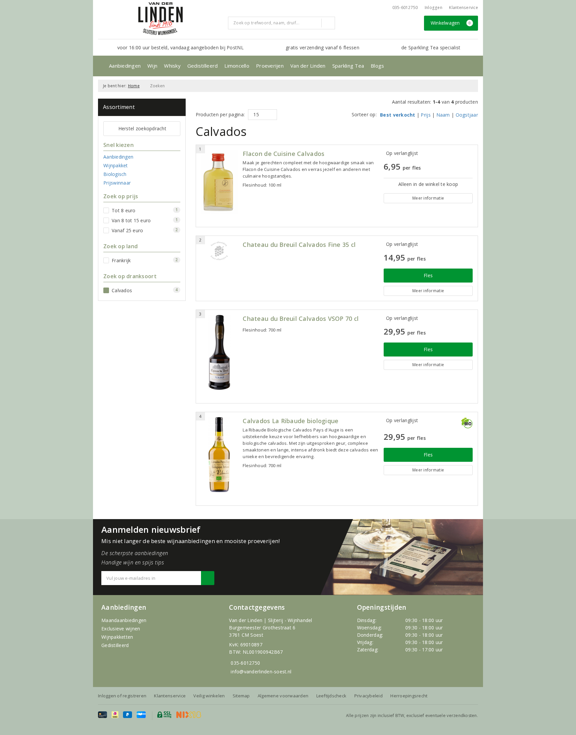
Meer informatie (428, 198)
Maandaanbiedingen (124, 620)
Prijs (425, 115)
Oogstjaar (467, 115)
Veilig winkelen (209, 696)
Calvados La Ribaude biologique (290, 421)
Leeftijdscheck (331, 696)
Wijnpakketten (117, 637)
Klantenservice (463, 7)
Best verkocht (397, 115)
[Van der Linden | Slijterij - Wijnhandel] (160, 18)
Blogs (377, 65)
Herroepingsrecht (408, 696)
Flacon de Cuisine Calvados (283, 154)
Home (134, 86)
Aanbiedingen (125, 65)
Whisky (172, 65)
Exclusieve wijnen (120, 628)
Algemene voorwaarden (283, 696)
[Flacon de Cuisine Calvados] (219, 181)
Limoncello (236, 65)
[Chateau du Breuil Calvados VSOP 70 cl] (219, 352)
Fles (428, 275)
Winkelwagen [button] (451, 23)
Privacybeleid (368, 696)
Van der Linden (308, 65)
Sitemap (241, 696)
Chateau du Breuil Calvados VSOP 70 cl (301, 319)
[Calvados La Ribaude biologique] (219, 454)
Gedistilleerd (202, 65)
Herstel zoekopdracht (142, 128)
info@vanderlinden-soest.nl (261, 671)
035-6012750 (245, 663)
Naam (443, 115)
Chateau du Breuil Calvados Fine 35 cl (299, 245)
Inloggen (433, 7)
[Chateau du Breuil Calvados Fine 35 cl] (219, 251)
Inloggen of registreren (122, 696)
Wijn (152, 65)
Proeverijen (270, 65)
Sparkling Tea (348, 65)
